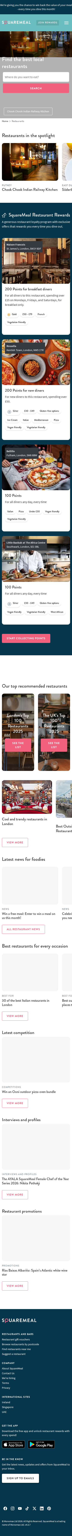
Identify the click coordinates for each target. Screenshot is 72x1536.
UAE (4, 1412)
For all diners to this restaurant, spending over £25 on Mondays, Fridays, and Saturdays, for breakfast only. (35, 300)
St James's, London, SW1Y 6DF (24, 246)
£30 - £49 (29, 411)
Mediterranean (41, 420)
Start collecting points (26, 638)
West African (57, 612)
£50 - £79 (27, 314)
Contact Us (8, 1373)
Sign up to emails (20, 1478)
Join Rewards (47, 22)
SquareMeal (16, 23)
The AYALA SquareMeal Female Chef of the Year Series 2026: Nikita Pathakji (35, 1181)
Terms (5, 1383)
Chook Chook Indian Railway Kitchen (28, 111)
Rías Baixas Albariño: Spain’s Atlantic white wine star (34, 1272)
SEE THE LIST (18, 745)
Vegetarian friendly (16, 322)
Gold (14, 314)
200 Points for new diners (24, 390)
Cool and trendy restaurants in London (24, 821)
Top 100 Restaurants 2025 (18, 723)
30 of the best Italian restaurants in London (25, 1002)
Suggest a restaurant (14, 1354)
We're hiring (8, 1378)
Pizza (56, 420)
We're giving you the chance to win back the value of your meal (36, 7)
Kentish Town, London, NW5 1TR (25, 348)
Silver (15, 411)
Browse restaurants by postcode (20, 1344)
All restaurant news (23, 929)
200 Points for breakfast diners (28, 289)
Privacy (6, 1387)
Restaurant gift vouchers (16, 1339)
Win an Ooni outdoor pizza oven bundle (29, 1091)
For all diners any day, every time (26, 502)
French (41, 314)
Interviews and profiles (19, 1174)
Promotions (10, 1265)
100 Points (13, 495)
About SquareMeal (12, 1368)
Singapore (7, 1407)
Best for (8, 996)
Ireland (6, 1402)
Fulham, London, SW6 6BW (22, 453)
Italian (26, 420)
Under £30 (34, 511)
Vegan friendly (14, 427)
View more (15, 842)
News (5, 909)
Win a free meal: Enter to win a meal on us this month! (28, 916)
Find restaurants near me (16, 1349)
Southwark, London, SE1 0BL (26, 544)
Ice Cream (12, 420)
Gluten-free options (49, 411)
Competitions (11, 1087)
